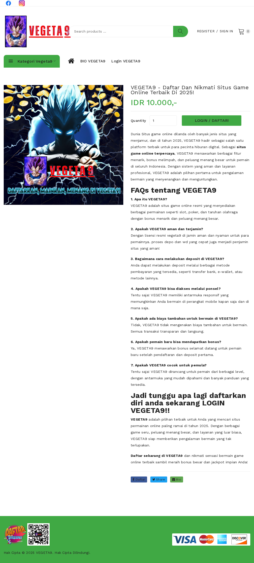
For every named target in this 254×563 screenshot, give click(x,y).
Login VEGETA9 (125, 61)
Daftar (139, 479)
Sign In (226, 31)
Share (160, 479)
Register (206, 31)
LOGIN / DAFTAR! (212, 120)
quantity (138, 121)
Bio (178, 479)
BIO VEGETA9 (92, 61)
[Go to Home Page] (70, 61)
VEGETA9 (192, 140)
